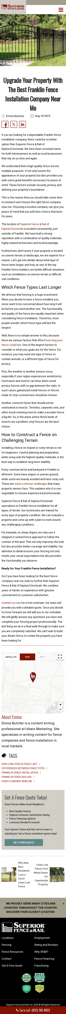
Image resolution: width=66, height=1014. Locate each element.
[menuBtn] (61, 9)
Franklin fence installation (20, 772)
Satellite (11, 656)
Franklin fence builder (17, 776)
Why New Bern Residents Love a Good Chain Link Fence (24, 874)
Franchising (41, 965)
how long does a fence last (20, 764)
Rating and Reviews (46, 944)
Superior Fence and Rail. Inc (19, 1005)
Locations (8, 937)
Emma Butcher (15, 116)
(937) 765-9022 (41, 1010)
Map (27, 656)
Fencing (6, 944)
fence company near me (17, 781)
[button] (33, 677)
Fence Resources (12, 951)
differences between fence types (23, 768)
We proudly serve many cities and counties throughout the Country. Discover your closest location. (34, 907)
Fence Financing (44, 958)
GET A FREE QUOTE (24, 842)
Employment (42, 937)
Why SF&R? (41, 951)
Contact (6, 958)
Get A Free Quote (12, 965)
